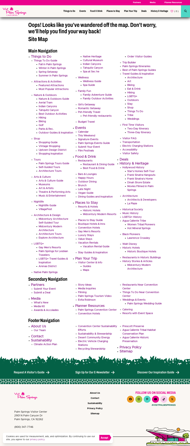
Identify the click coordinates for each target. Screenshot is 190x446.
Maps (86, 270)
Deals (144, 11)
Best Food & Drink (94, 168)
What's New (41, 302)
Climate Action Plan (45, 344)
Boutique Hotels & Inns (91, 224)
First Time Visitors (133, 125)
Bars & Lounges (87, 174)
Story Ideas (85, 285)
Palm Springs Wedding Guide (144, 303)
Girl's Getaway (86, 104)
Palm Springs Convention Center (97, 310)
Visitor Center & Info (90, 262)
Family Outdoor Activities (98, 98)
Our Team (40, 330)
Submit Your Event (89, 147)
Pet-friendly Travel (89, 112)
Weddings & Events (133, 300)
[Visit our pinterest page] (147, 399)
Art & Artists (46, 188)
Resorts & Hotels (88, 207)
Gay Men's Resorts (50, 247)
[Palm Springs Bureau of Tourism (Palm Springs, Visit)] (14, 11)
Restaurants (85, 160)
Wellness (83, 77)
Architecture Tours (50, 171)
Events (82, 11)
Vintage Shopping (49, 146)
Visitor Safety (130, 153)
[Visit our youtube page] (155, 399)
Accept (104, 437)
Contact (37, 336)
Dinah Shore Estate (138, 182)
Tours (37, 160)
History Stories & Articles (137, 261)
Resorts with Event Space (137, 313)
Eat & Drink (134, 89)
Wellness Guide (92, 81)
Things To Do (135, 111)
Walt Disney (129, 244)
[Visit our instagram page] (138, 399)
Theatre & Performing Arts (54, 192)
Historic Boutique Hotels (141, 251)
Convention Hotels (89, 228)
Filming (82, 292)
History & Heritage (159, 11)
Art (129, 81)
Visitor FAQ (129, 138)
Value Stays (85, 239)
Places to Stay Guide (90, 220)
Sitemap (126, 351)
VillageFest (45, 209)
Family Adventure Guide (97, 95)
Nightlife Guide (47, 205)
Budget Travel (86, 122)
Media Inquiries (87, 288)
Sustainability (41, 340)
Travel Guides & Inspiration (138, 74)
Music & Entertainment (52, 196)
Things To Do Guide (45, 60)
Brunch (82, 185)
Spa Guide (89, 85)
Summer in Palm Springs (53, 75)
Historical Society (132, 209)
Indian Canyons (48, 106)
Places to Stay (113, 11)
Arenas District (48, 266)
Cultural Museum (93, 60)
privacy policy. (37, 439)
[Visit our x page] (172, 399)
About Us (38, 326)
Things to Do (69, 11)
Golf (41, 125)
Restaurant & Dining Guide (98, 164)
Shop (37, 138)
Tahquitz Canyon (49, 110)
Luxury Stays (86, 235)
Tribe (130, 115)
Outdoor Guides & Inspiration (56, 133)
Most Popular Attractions (54, 89)
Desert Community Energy (94, 337)
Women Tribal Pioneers (141, 224)
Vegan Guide (85, 193)
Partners (137, 2)
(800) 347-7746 (23, 427)
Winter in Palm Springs (52, 68)
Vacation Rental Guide (96, 246)
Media (153, 2)
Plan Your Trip (130, 11)
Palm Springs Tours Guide (54, 163)
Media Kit (39, 306)
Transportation (131, 142)
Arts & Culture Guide (51, 181)
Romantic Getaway (89, 108)
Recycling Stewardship (91, 349)
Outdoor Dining (87, 181)
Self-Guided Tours (49, 167)
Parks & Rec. (46, 129)
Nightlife (39, 202)
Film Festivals (86, 150)
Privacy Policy (130, 347)
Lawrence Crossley (138, 238)
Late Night (84, 189)
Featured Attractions (51, 85)
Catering (127, 309)
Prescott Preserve (133, 326)
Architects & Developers (141, 200)
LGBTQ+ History (132, 217)
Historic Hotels (91, 210)
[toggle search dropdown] (185, 11)
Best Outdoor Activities (53, 114)
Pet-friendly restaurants (97, 116)
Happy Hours (86, 178)
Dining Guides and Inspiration (95, 197)
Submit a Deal (42, 292)
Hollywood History (133, 167)
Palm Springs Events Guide (94, 143)
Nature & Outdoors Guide (54, 99)
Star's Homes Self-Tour (141, 171)
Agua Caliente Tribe (134, 221)
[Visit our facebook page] (130, 399)
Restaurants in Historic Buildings (141, 257)
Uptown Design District (52, 150)
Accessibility (129, 149)
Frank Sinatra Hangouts (141, 175)
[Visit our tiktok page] (163, 399)
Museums (44, 184)
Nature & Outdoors (45, 95)
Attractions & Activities (47, 81)
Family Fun (84, 91)
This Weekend (86, 135)
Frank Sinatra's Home (140, 179)
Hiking (42, 117)
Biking (42, 121)
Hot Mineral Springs (138, 228)
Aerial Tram (45, 102)
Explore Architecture (51, 238)
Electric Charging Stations (137, 146)
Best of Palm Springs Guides (139, 70)
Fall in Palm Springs (50, 64)
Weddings (133, 119)
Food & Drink (96, 11)
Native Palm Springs (46, 272)
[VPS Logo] (28, 396)
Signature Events (88, 139)
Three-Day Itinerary (139, 132)
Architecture (135, 77)
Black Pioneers (131, 234)
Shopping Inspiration (51, 154)
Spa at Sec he (91, 71)
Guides (87, 266)
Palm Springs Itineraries (136, 66)
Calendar (83, 132)
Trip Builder (129, 62)
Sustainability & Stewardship (95, 334)
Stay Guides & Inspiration (93, 252)
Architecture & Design (47, 215)
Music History (130, 213)
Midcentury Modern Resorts (99, 214)
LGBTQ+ (39, 244)
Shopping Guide (48, 142)
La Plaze (132, 203)
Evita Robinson (87, 300)
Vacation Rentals (88, 243)
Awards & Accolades (46, 310)
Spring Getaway (48, 72)
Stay (130, 104)
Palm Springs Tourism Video (95, 296)
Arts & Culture (42, 177)
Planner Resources (173, 2)
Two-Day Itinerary (138, 128)
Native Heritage (92, 56)
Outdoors (133, 100)
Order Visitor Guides (139, 56)
